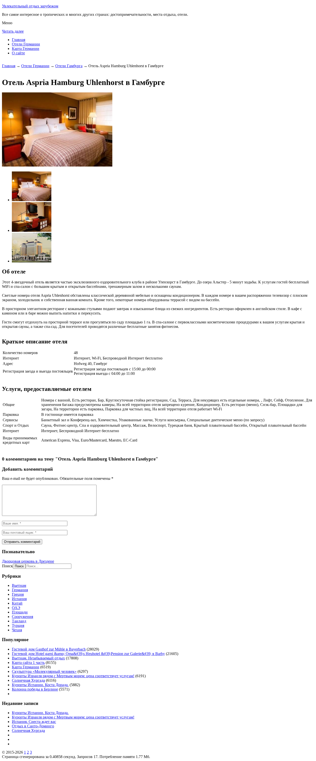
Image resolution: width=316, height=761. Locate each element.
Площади (20, 612)
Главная (18, 40)
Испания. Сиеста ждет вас (34, 721)
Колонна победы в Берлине (35, 689)
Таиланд (19, 621)
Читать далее (13, 31)
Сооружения (22, 616)
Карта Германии (25, 48)
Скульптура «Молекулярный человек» (44, 671)
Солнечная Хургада (28, 680)
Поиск (7, 566)
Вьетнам (19, 585)
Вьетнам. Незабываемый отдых (38, 658)
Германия (20, 590)
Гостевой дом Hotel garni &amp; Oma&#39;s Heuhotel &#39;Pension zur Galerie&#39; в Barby (88, 654)
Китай (17, 603)
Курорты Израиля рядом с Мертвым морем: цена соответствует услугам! (73, 676)
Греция (18, 594)
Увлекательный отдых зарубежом (30, 6)
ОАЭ (16, 608)
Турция (18, 625)
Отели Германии (26, 44)
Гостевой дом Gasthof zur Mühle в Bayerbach (49, 649)
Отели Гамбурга (68, 66)
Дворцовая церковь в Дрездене (28, 561)
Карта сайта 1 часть (28, 662)
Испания (19, 599)
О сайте (18, 53)
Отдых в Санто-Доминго (33, 726)
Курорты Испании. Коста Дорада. (40, 685)
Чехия (17, 630)
